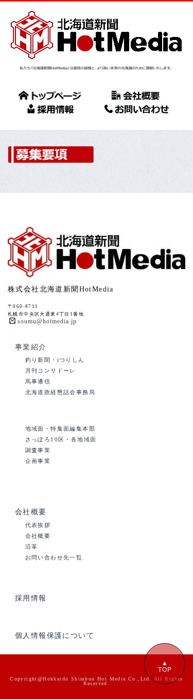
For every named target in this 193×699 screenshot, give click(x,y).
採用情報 (31, 598)
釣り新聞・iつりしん (55, 360)
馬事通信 (38, 381)
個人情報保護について (54, 635)
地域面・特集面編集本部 (60, 428)
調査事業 (38, 450)
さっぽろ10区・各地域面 (61, 439)
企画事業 (38, 461)
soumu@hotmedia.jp (47, 321)
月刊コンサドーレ (50, 370)
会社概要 (31, 512)
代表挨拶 (38, 525)
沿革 (31, 546)
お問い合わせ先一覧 (54, 557)
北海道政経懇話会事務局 (60, 392)
